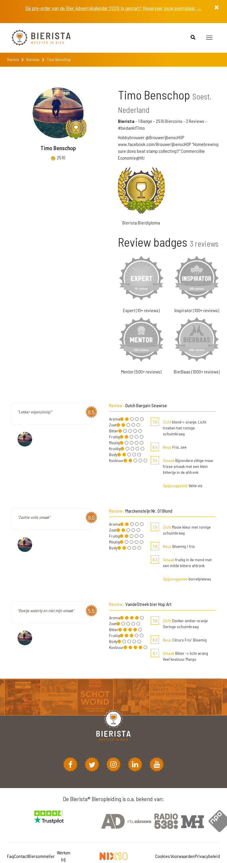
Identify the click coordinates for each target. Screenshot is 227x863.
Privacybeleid (207, 856)
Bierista (13, 59)
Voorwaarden (182, 856)
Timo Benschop (58, 147)
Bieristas (33, 59)
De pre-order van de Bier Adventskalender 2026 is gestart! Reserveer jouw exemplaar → (113, 8)
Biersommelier (41, 856)
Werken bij (63, 856)
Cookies (162, 856)
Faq (10, 856)
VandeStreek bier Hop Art (148, 604)
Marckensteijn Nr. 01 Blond (148, 511)
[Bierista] (36, 38)
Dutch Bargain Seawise (146, 405)
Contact (21, 856)
